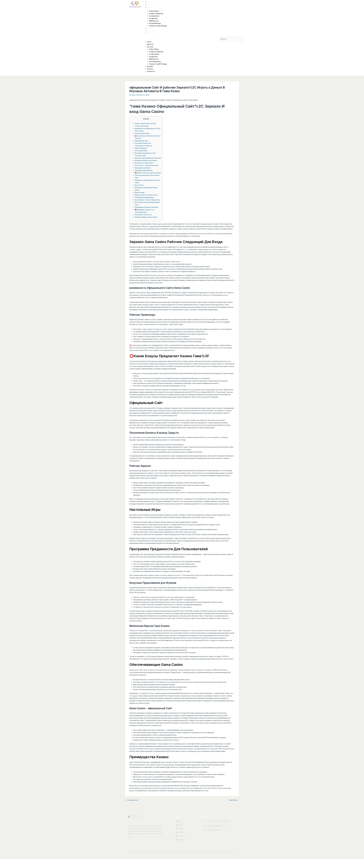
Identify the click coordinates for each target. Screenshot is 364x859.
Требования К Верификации (144, 197)
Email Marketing (155, 23)
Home (149, 2)
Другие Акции (139, 192)
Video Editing (154, 11)
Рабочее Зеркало (141, 148)
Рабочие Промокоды (142, 133)
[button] (179, 38)
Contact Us (151, 33)
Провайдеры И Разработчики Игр (146, 207)
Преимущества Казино (143, 168)
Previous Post (131, 800)
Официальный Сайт (141, 141)
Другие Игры (139, 185)
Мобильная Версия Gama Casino (146, 217)
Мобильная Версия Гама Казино (146, 160)
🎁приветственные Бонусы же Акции (148, 173)
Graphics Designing (156, 13)
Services (150, 7)
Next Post (234, 800)
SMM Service (154, 21)
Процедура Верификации (143, 170)
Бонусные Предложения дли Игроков (148, 158)
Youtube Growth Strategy (158, 26)
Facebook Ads (154, 16)
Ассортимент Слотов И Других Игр (147, 200)
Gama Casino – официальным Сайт (146, 165)
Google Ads (153, 18)
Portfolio (150, 28)
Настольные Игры (141, 151)
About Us (150, 4)
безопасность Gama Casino (144, 163)
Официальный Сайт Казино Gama (146, 195)
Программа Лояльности (143, 215)
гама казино (158, 283)
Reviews (150, 31)
